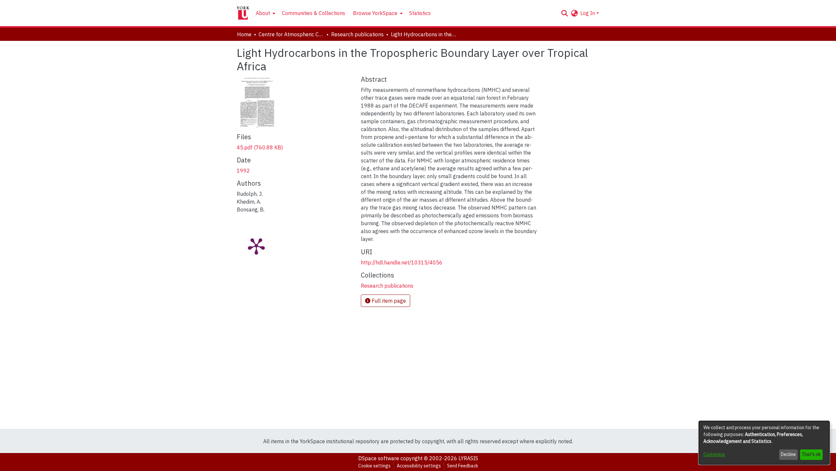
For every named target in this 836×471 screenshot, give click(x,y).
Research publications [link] (357, 34)
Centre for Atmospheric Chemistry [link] (291, 34)
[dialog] (764, 442)
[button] (564, 13)
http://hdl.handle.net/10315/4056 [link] (401, 262)
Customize (714, 454)
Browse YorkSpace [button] (375, 13)
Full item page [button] (388, 300)
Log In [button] (588, 13)
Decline (788, 454)
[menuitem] (264, 13)
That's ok (811, 454)
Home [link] (244, 34)
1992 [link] (243, 170)
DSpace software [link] (378, 458)
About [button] (263, 13)
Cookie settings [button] (374, 466)
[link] (260, 147)
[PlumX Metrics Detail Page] (256, 245)
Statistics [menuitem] (420, 13)
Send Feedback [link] (462, 466)
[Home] (243, 13)
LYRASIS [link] (468, 458)
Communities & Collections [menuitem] (313, 13)
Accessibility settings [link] (419, 466)
